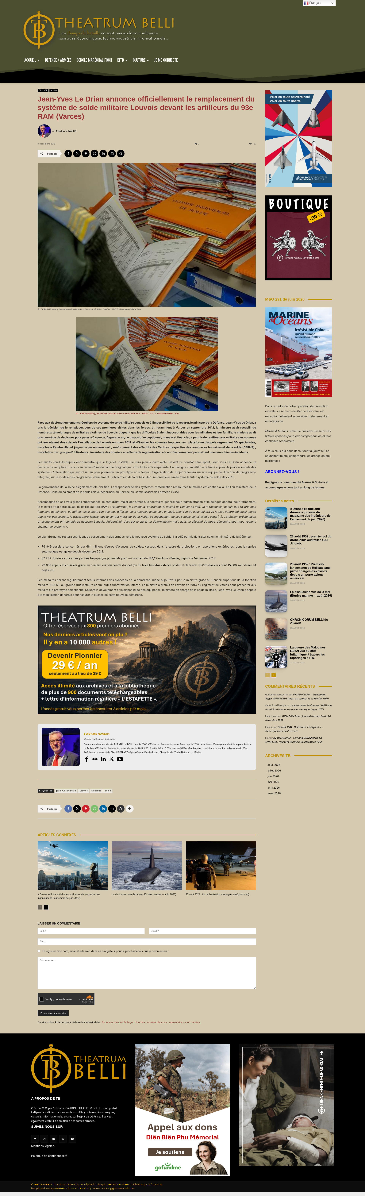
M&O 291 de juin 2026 (285, 299)
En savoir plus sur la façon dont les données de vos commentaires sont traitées (151, 1022)
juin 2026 (273, 776)
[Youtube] (120, 759)
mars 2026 (274, 793)
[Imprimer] (121, 153)
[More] (130, 809)
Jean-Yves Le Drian (66, 790)
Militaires (96, 790)
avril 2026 (273, 787)
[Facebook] (68, 153)
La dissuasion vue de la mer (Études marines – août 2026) (144, 894)
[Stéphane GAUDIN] (45, 131)
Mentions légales (42, 1146)
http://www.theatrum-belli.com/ (99, 739)
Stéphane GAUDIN (66, 130)
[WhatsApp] (94, 153)
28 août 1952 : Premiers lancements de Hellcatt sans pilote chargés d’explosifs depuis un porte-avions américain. (310, 571)
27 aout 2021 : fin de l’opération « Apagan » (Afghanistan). (218, 894)
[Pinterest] (86, 153)
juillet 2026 (274, 770)
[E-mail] (112, 153)
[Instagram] (44, 1139)
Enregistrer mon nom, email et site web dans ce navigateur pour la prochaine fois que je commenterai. (105, 951)
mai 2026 (273, 781)
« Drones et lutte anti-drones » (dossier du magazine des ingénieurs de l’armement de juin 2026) (310, 514)
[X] (77, 153)
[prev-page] (40, 907)
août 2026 (273, 764)
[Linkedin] (103, 153)
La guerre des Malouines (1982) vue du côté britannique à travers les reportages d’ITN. (308, 653)
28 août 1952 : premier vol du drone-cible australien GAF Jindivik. (311, 540)
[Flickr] (95, 759)
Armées (54, 90)
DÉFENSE (43, 90)
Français (315, 2)
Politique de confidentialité (49, 1156)
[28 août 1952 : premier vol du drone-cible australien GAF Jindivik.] (276, 546)
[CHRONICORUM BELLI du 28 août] (276, 629)
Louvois (84, 790)
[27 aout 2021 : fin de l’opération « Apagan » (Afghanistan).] (221, 865)
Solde (108, 790)
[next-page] (46, 907)
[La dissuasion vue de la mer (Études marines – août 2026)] (147, 865)
